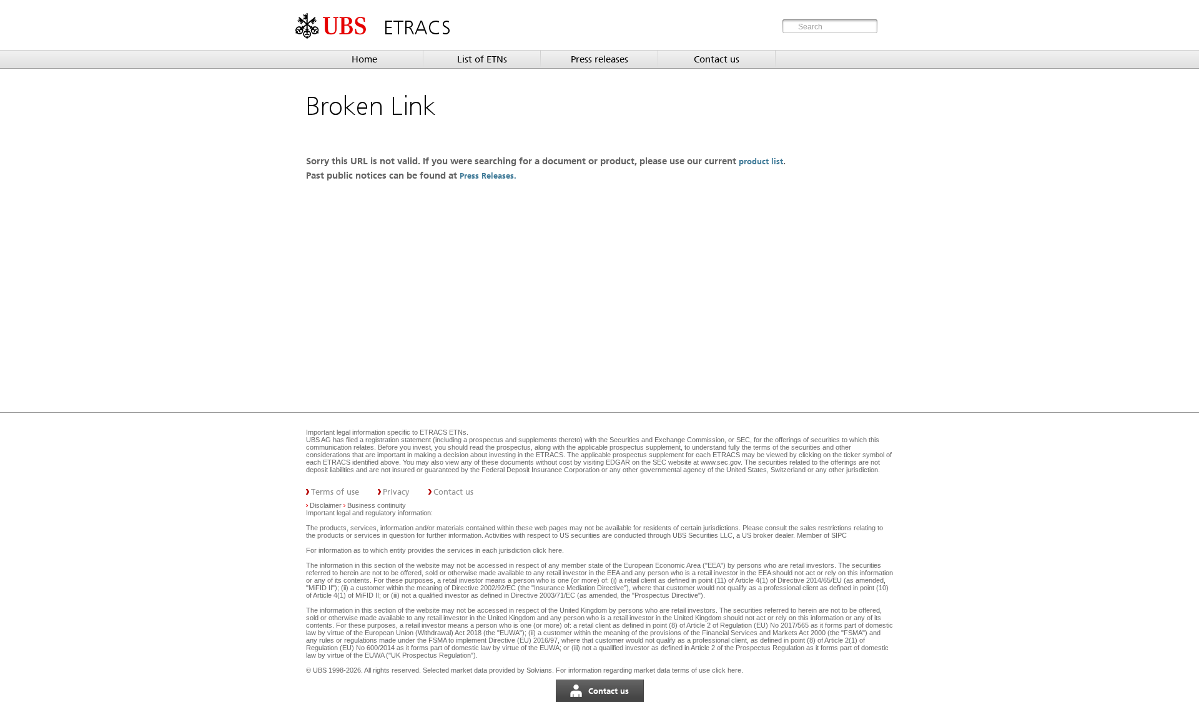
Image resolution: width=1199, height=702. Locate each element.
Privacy (396, 492)
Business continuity (376, 505)
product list (761, 161)
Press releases (599, 59)
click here (547, 550)
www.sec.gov (720, 462)
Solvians (539, 670)
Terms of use (335, 492)
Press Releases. (489, 175)
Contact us (716, 59)
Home (364, 59)
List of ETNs (482, 59)
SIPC (839, 535)
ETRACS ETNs (443, 432)
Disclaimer (326, 505)
